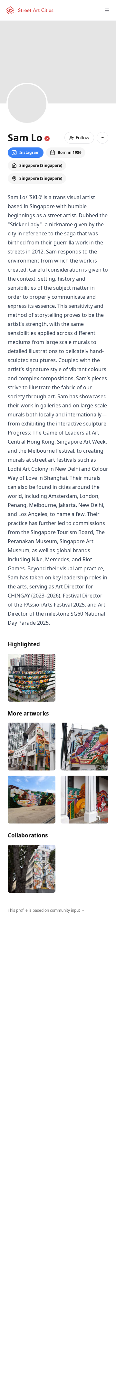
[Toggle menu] (107, 10)
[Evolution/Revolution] (84, 799)
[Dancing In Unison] (31, 869)
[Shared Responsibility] (31, 678)
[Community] (84, 746)
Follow (82, 138)
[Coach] (31, 746)
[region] (58, 972)
